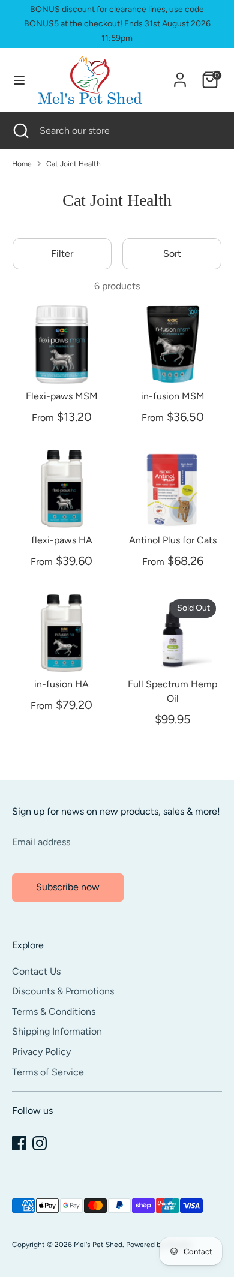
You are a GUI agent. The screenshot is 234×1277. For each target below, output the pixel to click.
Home (22, 164)
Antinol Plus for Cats (173, 540)
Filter (62, 253)
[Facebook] (19, 1143)
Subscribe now (68, 887)
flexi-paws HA (61, 540)
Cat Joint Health (73, 164)
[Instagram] (39, 1143)
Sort (172, 253)
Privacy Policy (41, 1051)
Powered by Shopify (158, 1244)
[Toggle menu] (19, 80)
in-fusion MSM (173, 396)
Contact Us (36, 971)
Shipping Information (57, 1031)
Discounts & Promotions (63, 991)
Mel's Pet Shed (98, 1244)
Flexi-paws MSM (62, 396)
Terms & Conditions (53, 1011)
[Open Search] (20, 130)
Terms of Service (48, 1072)
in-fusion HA (61, 684)
